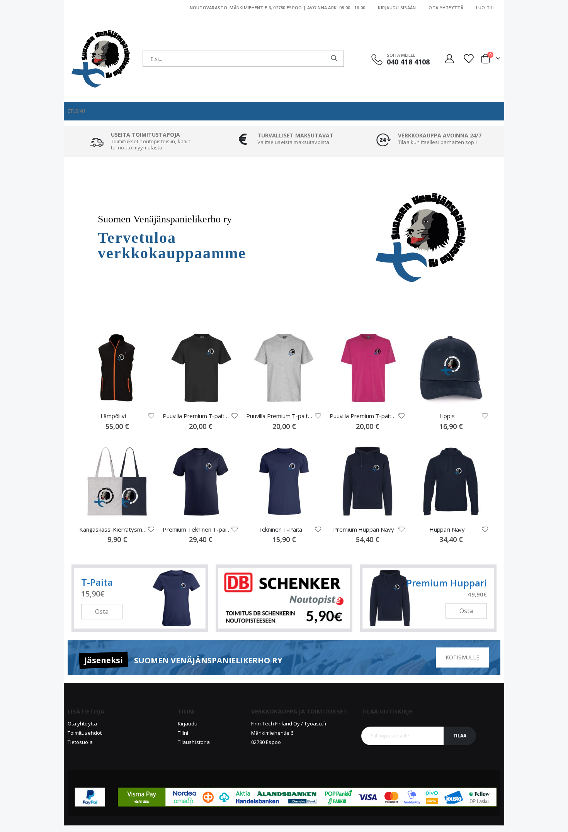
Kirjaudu (188, 723)
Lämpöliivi (113, 416)
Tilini (183, 732)
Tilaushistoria (194, 742)
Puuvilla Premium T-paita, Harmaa (280, 416)
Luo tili (485, 7)
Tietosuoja (80, 742)
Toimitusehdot (85, 732)
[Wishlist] (469, 58)
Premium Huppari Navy (363, 529)
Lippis (446, 416)
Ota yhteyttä (446, 7)
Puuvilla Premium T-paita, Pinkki (364, 416)
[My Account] (449, 58)
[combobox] (243, 58)
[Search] (334, 58)
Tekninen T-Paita (280, 529)
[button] (151, 416)
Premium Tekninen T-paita (197, 529)
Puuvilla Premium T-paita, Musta (197, 416)
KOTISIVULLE (462, 657)
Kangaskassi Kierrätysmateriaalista (113, 529)
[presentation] (58, 237)
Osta (102, 611)
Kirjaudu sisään (397, 7)
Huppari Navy (447, 529)
